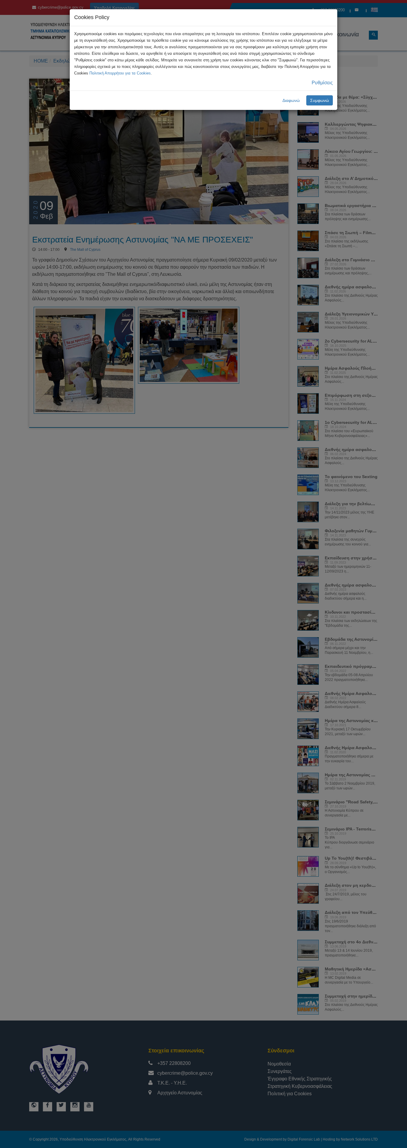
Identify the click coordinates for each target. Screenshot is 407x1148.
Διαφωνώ (291, 100)
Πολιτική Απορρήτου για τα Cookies (120, 73)
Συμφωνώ (319, 100)
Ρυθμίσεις (322, 82)
